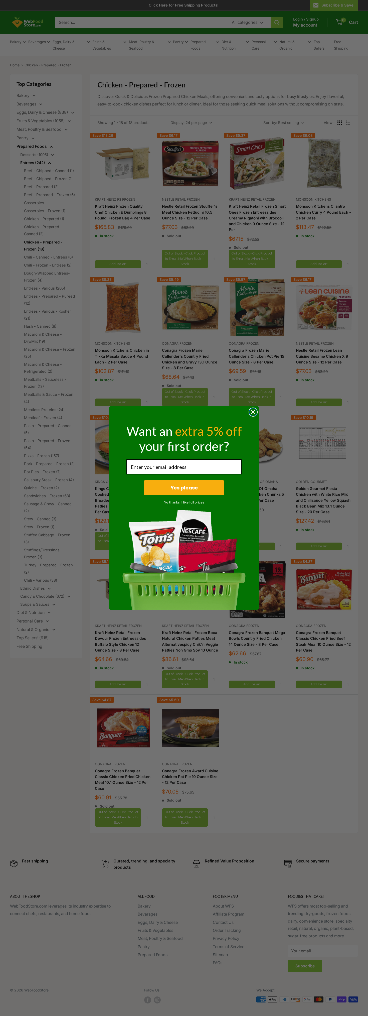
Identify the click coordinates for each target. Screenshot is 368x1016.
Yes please (184, 487)
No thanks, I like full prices (184, 502)
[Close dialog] (253, 412)
